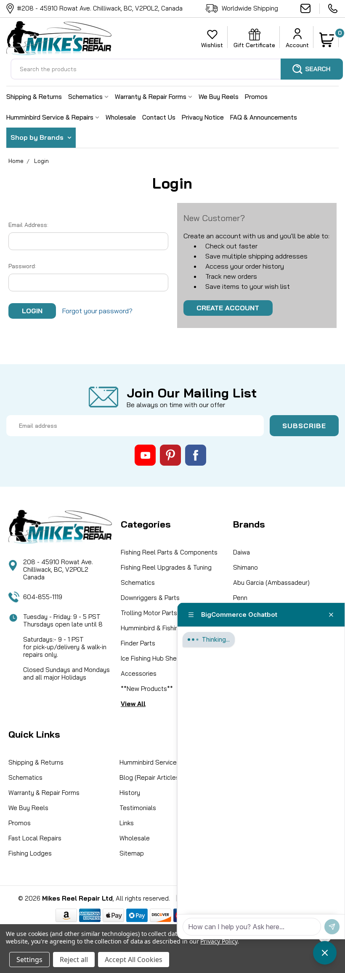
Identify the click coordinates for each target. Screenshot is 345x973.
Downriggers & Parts (150, 598)
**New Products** (147, 689)
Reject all (74, 959)
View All (133, 704)
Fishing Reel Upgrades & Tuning (166, 567)
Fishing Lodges (30, 853)
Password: (22, 266)
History (129, 793)
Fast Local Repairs (34, 838)
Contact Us (158, 117)
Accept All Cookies (133, 959)
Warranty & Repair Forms (151, 97)
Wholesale (121, 117)
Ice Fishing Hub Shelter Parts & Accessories (165, 665)
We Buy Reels (219, 97)
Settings (29, 959)
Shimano (245, 567)
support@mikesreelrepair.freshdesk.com (310, 8)
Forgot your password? (97, 311)
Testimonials (137, 808)
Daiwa (241, 552)
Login (41, 161)
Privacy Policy (218, 941)
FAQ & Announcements (263, 117)
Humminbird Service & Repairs (50, 117)
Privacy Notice (203, 117)
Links (126, 823)
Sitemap (131, 853)
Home (16, 161)
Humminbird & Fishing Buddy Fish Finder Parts (168, 635)
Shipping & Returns (34, 97)
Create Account (227, 308)
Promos (256, 97)
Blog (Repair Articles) (150, 777)
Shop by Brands (38, 137)
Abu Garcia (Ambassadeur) (271, 582)
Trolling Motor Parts (149, 613)
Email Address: (28, 225)
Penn (240, 598)
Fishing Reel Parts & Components (169, 552)
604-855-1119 (333, 8)
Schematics (86, 97)
